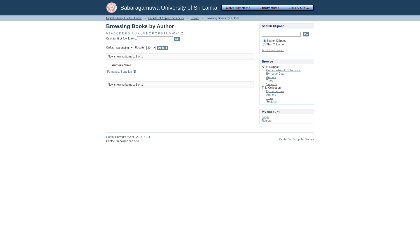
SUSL (147, 136)
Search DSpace (276, 40)
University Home (238, 7)
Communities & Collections (283, 70)
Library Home (269, 7)
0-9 (108, 33)
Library (110, 136)
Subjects (271, 84)
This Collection (275, 44)
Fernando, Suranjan (119, 71)
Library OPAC (299, 7)
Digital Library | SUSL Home (124, 18)
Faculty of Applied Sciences (166, 18)
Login (265, 117)
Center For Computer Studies (296, 139)
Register (267, 120)
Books (195, 18)
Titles (269, 80)
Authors (271, 77)
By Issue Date (275, 73)
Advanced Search (273, 50)
